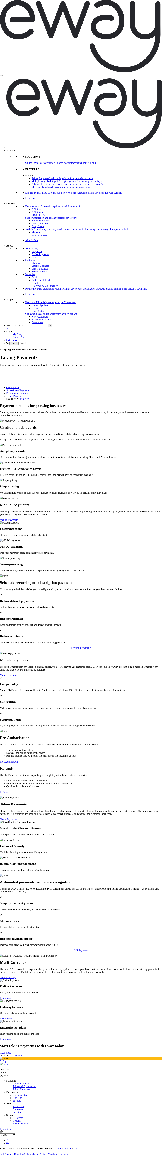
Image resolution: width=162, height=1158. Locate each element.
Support (17, 1100)
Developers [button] (12, 203)
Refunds (4, 792)
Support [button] (10, 299)
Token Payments (14, 396)
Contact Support (40, 223)
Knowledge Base (40, 220)
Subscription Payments (17, 390)
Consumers (37, 322)
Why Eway (37, 251)
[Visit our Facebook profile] (7, 1140)
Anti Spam (5, 1154)
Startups (36, 263)
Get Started (5, 1052)
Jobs (34, 257)
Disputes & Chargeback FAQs (29, 1154)
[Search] (50, 325)
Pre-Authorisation (9, 761)
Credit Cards (12, 387)
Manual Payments (9, 520)
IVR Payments (81, 950)
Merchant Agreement (58, 1154)
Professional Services (42, 280)
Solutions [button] (11, 150)
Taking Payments (21, 1089)
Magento (36, 232)
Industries (30, 274)
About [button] (9, 245)
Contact (16, 1120)
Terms (59, 1148)
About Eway (31, 248)
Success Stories (39, 271)
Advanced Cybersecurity (25, 1086)
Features (29, 175)
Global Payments (40, 254)
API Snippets (38, 212)
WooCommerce (39, 235)
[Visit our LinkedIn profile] (7, 1143)
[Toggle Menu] (1, 75)
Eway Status (38, 226)
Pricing (92, 163)
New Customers (40, 316)
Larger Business (40, 268)
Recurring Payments (81, 647)
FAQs (35, 308)
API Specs (37, 209)
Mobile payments (8, 675)
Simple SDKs (38, 215)
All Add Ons (31, 240)
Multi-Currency (8, 977)
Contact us (23, 399)
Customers (30, 260)
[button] (9, 331)
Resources (18, 1118)
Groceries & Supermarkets (45, 285)
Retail (34, 277)
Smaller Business (40, 265)
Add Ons (17, 1097)
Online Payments (21, 1083)
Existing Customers (41, 319)
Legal (76, 1148)
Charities (36, 283)
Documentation (20, 1095)
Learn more (31, 198)
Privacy (67, 1148)
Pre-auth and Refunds (17, 393)
